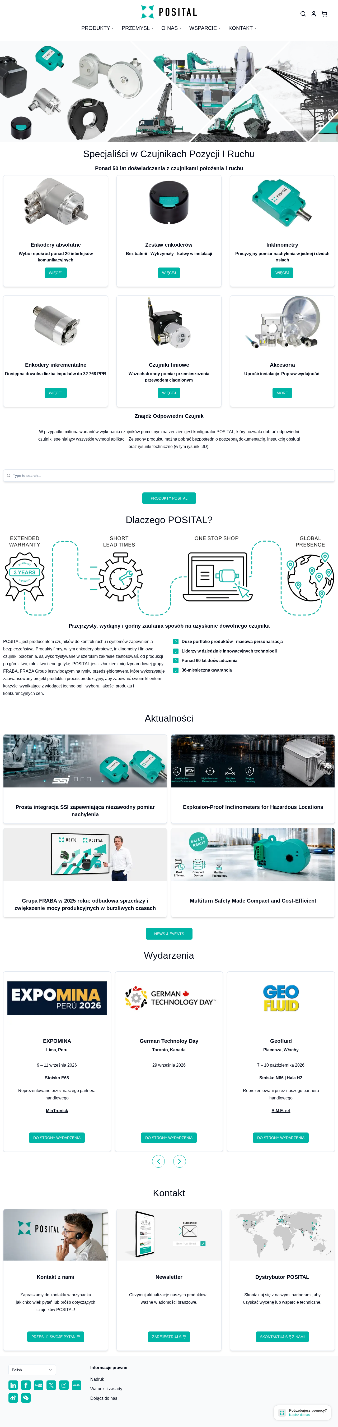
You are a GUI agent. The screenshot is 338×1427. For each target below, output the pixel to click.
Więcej (56, 273)
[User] (303, 14)
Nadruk (97, 1379)
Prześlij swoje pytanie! (55, 1337)
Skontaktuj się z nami (282, 1337)
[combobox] (172, 475)
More (282, 393)
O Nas (169, 28)
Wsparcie (203, 28)
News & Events (169, 934)
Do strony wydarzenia (57, 1138)
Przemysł (136, 28)
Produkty (95, 28)
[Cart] (324, 14)
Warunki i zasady (106, 1389)
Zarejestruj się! (169, 1337)
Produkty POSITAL (169, 498)
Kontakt (240, 28)
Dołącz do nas (103, 1398)
